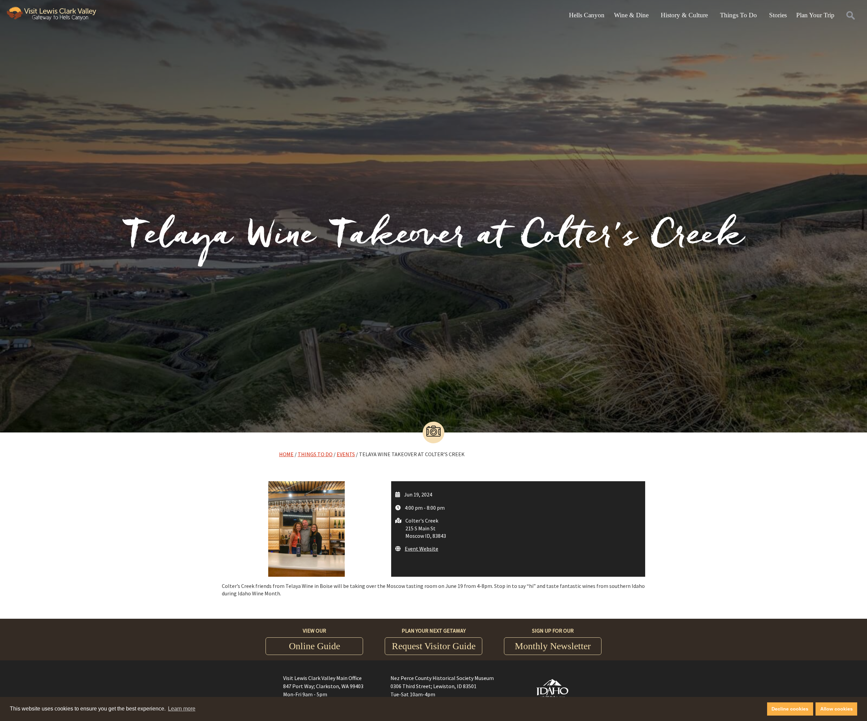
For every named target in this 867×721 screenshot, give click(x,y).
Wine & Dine (631, 15)
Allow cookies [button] (836, 709)
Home (286, 454)
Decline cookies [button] (789, 709)
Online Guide (314, 646)
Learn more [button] (181, 709)
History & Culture (684, 15)
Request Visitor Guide (433, 646)
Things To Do (738, 15)
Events (346, 454)
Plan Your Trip (815, 15)
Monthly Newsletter (553, 646)
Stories (778, 15)
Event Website (421, 548)
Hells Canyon (587, 15)
